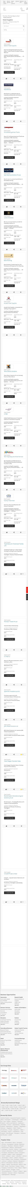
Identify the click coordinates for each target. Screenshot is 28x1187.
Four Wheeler (4, 1000)
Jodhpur (16, 1157)
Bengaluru (4, 1146)
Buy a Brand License (4, 2)
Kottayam (16, 1159)
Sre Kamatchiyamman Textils (12, 132)
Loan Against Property (25, 2)
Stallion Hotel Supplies (10, 46)
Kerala (9, 1124)
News (8, 1183)
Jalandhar (18, 1156)
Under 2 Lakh (13, 1105)
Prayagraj (3, 1168)
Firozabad (4, 1152)
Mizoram (3, 1128)
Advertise (17, 1)
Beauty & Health (19, 997)
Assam (23, 1118)
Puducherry (10, 1168)
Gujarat (8, 1121)
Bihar (2, 1119)
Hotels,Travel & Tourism (21, 1028)
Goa (4, 1121)
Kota (12, 1159)
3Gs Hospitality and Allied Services (13, 457)
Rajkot (24, 1168)
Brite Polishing (8, 260)
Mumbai (16, 1162)
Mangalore (21, 1161)
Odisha (19, 1128)
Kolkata (7, 1159)
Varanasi (10, 1173)
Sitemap (24, 1183)
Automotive (4, 997)
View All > (3, 1003)
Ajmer (14, 1142)
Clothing (17, 1021)
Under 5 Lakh (5, 1107)
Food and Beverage (20, 1038)
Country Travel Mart (9, 500)
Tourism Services (19, 1033)
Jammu (24, 1156)
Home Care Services (6, 1031)
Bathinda (21, 1144)
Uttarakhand (16, 1131)
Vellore (15, 1173)
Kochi (2, 1159)
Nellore (21, 1164)
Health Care (17, 1002)
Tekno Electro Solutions (10, 371)
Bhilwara (16, 1146)
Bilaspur (12, 1147)
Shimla (8, 1169)
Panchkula (11, 1166)
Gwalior (9, 1154)
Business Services (5, 1007)
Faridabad (19, 1151)
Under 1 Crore (17, 1110)
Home (7, 1182)
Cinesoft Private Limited (10, 874)
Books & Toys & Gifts (6, 1040)
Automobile (17, 1009)
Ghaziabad (10, 1152)
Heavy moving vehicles (6, 1002)
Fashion (17, 1018)
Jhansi (11, 1157)
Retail (2, 1038)
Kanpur (21, 1157)
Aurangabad (10, 1144)
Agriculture (17, 1012)
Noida (6, 1166)
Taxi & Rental (18, 1031)
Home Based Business (6, 1028)
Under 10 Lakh (14, 1107)
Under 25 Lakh (15, 1108)
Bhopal (21, 1146)
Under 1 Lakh (4, 1105)
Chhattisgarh (15, 1119)
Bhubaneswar (5, 1147)
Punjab (10, 1130)
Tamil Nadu (4, 1131)
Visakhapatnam (5, 1174)
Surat (17, 1169)
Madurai (15, 1161)
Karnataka (3, 1124)
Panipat (17, 1166)
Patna (22, 1166)
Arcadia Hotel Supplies (10, 303)
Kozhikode (23, 1159)
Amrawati (19, 1142)
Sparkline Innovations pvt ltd (12, 691)
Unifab (6, 414)
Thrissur (15, 1171)
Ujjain (24, 1171)
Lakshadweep (16, 1124)
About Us (12, 1182)
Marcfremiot (7, 89)
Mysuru (21, 1162)
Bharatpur (10, 1146)
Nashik (8, 1164)
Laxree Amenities (8, 218)
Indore (3, 1156)
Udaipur (20, 1171)
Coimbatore (22, 1149)
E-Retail (2, 1043)
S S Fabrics (7, 656)
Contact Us (18, 1182)
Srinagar (13, 1169)
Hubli (13, 1154)
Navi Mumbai (14, 1164)
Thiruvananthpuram (6, 1171)
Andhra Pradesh (5, 1118)
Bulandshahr (18, 1147)
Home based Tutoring (6, 1033)
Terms (19, 1183)
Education (17, 1011)
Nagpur (3, 1164)
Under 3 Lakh (21, 1105)
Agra (2, 1142)
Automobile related (5, 999)
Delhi (14, 1128)
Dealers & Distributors (20, 1007)
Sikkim (22, 1130)
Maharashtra (9, 1126)
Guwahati (3, 1154)
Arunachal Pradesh (15, 1118)
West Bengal (9, 1133)
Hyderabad (19, 1154)
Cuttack (3, 1151)
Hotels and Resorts (19, 1030)
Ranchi (3, 1169)
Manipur (16, 1126)
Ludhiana (9, 1161)
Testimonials (14, 1183)
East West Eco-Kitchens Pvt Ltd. (12, 175)
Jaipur (13, 1156)
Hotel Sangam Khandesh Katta (12, 761)
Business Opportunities (13, 16)
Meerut (3, 1162)
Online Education (5, 1023)
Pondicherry (4, 1130)
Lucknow (3, 1161)
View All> (17, 1024)
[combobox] (14, 26)
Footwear (17, 1023)
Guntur (16, 1152)
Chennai (11, 1149)
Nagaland (9, 1128)
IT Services (3, 1014)
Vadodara (4, 1173)
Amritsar (3, 1144)
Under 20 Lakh (6, 1108)
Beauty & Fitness (5, 1030)
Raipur (20, 1168)
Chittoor (16, 1149)
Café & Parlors (18, 1040)
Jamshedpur (4, 1157)
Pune (16, 1168)
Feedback (24, 1182)
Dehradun (9, 1151)
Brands (4, 1183)
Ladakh (10, 1135)
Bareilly (16, 1144)
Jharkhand (20, 1123)
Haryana (14, 1121)
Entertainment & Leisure (6, 1052)
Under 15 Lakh (22, 1107)
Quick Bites (17, 1042)
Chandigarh (8, 1119)
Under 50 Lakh (9, 1110)
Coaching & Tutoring (6, 1019)
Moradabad (9, 1162)
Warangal (13, 1174)
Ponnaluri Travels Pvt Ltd (10, 621)
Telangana (16, 1133)
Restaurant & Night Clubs (21, 1043)
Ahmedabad (8, 1142)
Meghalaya (22, 1126)
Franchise (5, 16)
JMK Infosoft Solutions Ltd (11, 726)
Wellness (17, 1003)
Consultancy (4, 1012)
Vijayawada (21, 1173)
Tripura (9, 1131)
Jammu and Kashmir (11, 1123)
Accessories (18, 1019)
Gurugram (21, 1152)
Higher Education (5, 1021)
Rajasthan (16, 1130)
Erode (14, 1151)
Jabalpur (8, 1156)
